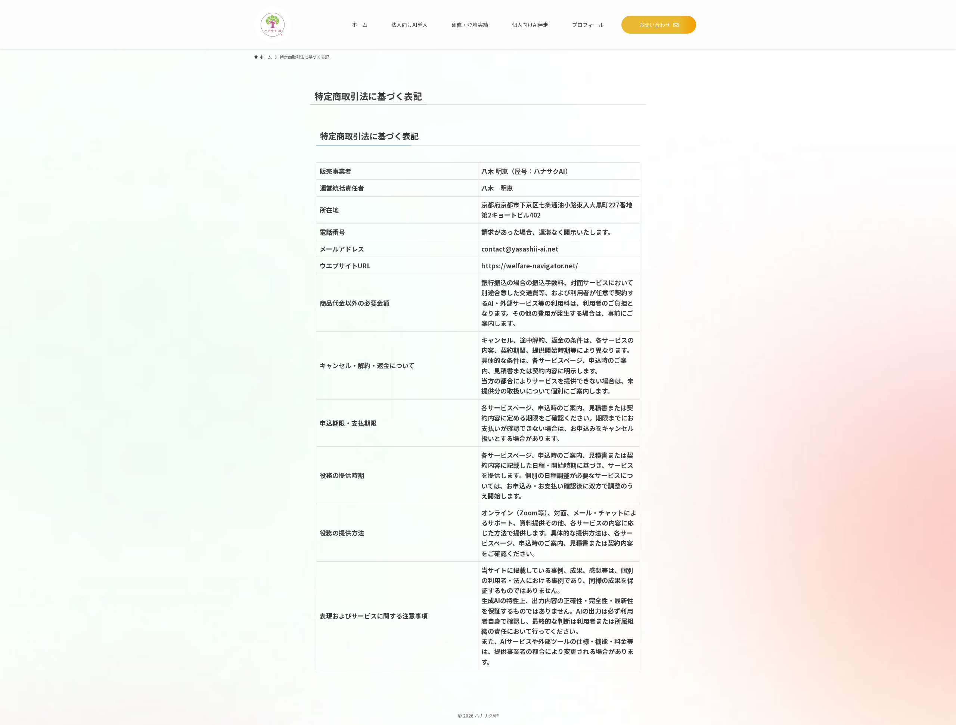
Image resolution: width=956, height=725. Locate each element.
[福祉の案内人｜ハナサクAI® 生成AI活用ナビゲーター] (272, 24)
